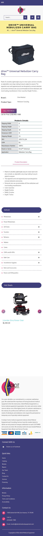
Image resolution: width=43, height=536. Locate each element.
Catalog (4, 461)
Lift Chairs (6, 227)
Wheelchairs (7, 217)
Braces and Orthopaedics (11, 273)
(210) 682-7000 (15, 114)
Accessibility (5, 502)
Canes (5, 247)
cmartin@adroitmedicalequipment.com (22, 524)
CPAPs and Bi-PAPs (9, 252)
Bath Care (6, 257)
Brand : (3, 98)
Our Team (5, 470)
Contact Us (5, 476)
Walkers (6, 242)
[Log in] (32, 17)
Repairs (4, 467)
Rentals (4, 464)
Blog (3, 473)
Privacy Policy (6, 496)
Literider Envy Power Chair (13, 320)
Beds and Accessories (10, 268)
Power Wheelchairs (9, 222)
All (8, 30)
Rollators (6, 237)
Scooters (6, 232)
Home (4, 458)
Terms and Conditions (8, 499)
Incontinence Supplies (10, 263)
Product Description (21, 162)
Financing (5, 482)
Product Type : (6, 102)
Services (4, 479)
